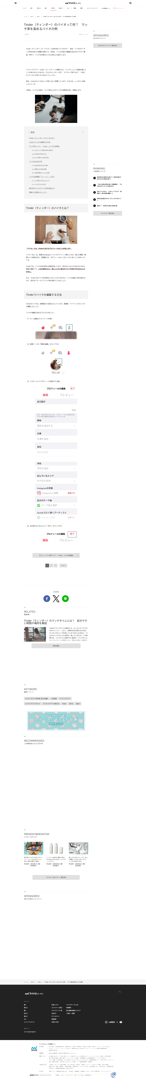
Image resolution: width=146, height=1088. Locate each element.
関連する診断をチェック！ (38, 192)
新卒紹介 (78, 1064)
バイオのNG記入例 (35, 161)
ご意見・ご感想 (70, 1013)
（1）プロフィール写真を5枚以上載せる (42, 150)
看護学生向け (68, 1046)
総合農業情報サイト (92, 1058)
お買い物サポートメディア (107, 1060)
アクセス (62, 1075)
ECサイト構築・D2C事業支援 (55, 1060)
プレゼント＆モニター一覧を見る (56, 877)
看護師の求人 (76, 1066)
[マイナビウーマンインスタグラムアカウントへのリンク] (106, 1022)
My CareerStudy (76, 1060)
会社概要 (57, 1075)
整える (39, 8)
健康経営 (77, 1071)
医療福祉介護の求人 (53, 1050)
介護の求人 (51, 1068)
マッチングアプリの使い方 (51, 704)
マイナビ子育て (101, 1058)
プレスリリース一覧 (57, 1010)
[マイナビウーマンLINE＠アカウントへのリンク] (112, 1022)
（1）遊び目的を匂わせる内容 (40, 165)
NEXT (63, 565)
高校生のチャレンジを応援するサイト (79, 1056)
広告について (55, 1005)
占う (68, 8)
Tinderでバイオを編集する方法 (39, 142)
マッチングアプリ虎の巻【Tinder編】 (36, 699)
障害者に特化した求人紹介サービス (80, 1048)
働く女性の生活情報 (53, 1058)
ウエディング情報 (74, 1058)
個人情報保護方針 (87, 1075)
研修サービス (52, 1071)
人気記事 (54, 699)
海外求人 (94, 1046)
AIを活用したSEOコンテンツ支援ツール (69, 1061)
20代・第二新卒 (71, 1064)
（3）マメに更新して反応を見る (40, 157)
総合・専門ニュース (65, 1056)
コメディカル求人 (84, 1066)
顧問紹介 (62, 1066)
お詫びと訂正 (55, 1022)
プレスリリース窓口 (57, 1007)
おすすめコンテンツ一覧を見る (107, 45)
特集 (81, 8)
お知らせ (54, 1013)
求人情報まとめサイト (54, 1056)
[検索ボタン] (130, 3)
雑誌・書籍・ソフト (64, 1058)
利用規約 (68, 1007)
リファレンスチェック (106, 1071)
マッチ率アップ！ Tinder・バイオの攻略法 (44, 146)
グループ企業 (80, 1075)
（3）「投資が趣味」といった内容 (40, 172)
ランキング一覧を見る (107, 213)
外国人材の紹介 (69, 1068)
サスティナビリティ (69, 1075)
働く (32, 8)
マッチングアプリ (64, 699)
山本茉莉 (26, 34)
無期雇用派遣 (110, 1066)
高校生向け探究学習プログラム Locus (67, 1053)
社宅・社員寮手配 (95, 1071)
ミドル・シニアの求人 (65, 1048)
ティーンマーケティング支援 (96, 1056)
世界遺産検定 (83, 1058)
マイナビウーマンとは (72, 1005)
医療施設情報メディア (94, 1060)
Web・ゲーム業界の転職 (60, 1064)
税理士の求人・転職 (53, 1066)
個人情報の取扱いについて (73, 1010)
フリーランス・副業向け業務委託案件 (98, 1048)
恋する (53, 8)
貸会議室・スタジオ (85, 1071)
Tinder (64, 704)
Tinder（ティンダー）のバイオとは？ (42, 138)
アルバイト (51, 1048)
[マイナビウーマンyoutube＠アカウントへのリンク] (121, 1022)
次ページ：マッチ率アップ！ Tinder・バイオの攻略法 (56, 555)
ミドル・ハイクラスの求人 (104, 1046)
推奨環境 (54, 1019)
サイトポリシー (56, 1016)
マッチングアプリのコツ (32, 704)
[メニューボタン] (15, 3)
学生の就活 (51, 1046)
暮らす (61, 8)
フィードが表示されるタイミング (40, 180)
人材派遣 (51, 1064)
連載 (75, 8)
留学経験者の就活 (60, 1046)
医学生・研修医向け (77, 1046)
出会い (38, 16)
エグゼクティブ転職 (95, 1064)
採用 (75, 1075)
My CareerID (84, 1060)
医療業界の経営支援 (60, 1068)
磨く (46, 8)
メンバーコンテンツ (92, 8)
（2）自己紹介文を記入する (39, 154)
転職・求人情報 (87, 1046)
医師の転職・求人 (94, 1066)
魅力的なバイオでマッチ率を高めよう (42, 188)
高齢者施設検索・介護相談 (86, 1061)
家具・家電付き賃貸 (53, 1061)
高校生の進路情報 (53, 1053)
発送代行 (71, 1071)
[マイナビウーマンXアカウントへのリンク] (117, 1022)
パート (57, 1048)
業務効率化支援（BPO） (62, 1071)
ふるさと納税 (67, 1060)
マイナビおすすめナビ (30, 1032)
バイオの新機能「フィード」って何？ (42, 177)
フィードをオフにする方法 (39, 184)
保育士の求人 (103, 1066)
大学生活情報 (107, 1056)
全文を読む (56, 646)
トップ (24, 8)
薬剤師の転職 (68, 1066)
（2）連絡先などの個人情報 (39, 169)
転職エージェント (86, 1064)
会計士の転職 (105, 1064)
